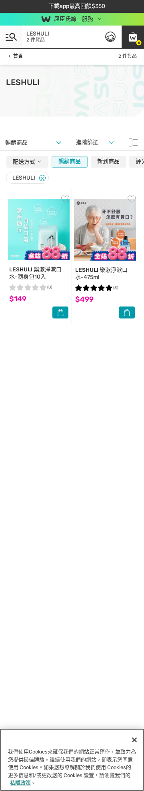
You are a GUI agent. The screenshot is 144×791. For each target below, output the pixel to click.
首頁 (18, 56)
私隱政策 (20, 783)
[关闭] (134, 740)
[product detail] (39, 229)
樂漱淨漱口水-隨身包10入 (35, 273)
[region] (72, 760)
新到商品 (108, 161)
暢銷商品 (69, 161)
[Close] (42, 178)
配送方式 (24, 161)
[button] (133, 37)
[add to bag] (60, 312)
